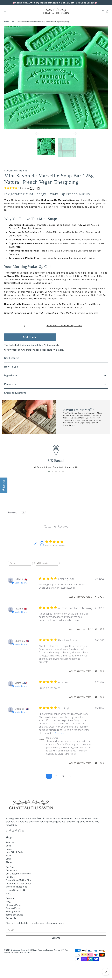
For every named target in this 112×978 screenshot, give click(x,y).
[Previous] (37, 133)
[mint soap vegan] (56, 77)
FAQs (8, 901)
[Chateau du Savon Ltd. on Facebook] (10, 831)
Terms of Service (14, 914)
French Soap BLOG (15, 890)
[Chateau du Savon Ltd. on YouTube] (13, 831)
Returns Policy (13, 908)
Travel (9, 855)
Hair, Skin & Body (14, 852)
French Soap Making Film (19, 880)
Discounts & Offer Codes (18, 883)
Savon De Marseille (15, 170)
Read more (60, 733)
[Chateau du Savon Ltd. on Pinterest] (16, 831)
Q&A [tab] (23, 512)
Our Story (11, 867)
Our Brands (11, 870)
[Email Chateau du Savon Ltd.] (23, 831)
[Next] (75, 133)
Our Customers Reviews (18, 873)
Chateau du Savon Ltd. (20, 950)
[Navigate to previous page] (42, 776)
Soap (8, 845)
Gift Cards (11, 877)
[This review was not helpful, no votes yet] (101, 596)
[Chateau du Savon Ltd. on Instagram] (19, 831)
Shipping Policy (13, 905)
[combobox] (20, 563)
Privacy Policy (13, 911)
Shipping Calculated (31, 345)
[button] (49, 471)
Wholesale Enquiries (16, 886)
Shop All (10, 842)
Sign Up (56, 938)
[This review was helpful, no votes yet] (96, 596)
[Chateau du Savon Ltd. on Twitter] (7, 831)
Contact (10, 898)
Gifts (8, 858)
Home (6, 21)
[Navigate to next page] (70, 776)
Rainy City (27, 952)
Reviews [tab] (12, 512)
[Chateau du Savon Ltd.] (56, 11)
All (13, 21)
